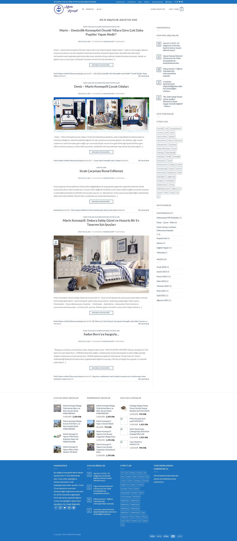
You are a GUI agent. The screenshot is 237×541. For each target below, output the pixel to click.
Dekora (97, 321)
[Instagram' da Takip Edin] (177, 2)
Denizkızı (137, 481)
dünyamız (178, 141)
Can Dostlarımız (163, 213)
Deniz (130, 481)
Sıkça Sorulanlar (157, 2)
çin (178, 193)
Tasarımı (142, 321)
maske (171, 169)
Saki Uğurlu (161, 177)
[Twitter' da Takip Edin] (179, 2)
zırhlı (166, 193)
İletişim (146, 2)
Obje (143, 513)
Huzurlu (110, 321)
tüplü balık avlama (163, 189)
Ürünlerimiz (132, 2)
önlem (105, 210)
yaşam (159, 193)
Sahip (136, 321)
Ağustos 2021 (162, 300)
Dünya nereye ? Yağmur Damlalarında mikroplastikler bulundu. (173, 72)
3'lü (126, 473)
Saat (122, 521)
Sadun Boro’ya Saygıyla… (101, 334)
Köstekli (134, 493)
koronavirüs (161, 161)
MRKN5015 (125, 509)
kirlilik (169, 157)
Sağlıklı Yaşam (163, 248)
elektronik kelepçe (163, 149)
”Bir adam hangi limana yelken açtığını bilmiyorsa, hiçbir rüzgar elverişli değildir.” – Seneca (173, 101)
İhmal (91, 210)
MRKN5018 (135, 513)
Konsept (124, 489)
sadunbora (57, 379)
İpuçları (119, 321)
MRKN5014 (135, 505)
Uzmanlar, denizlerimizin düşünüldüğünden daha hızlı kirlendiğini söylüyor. (172, 86)
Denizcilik (105, 74)
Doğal (123, 485)
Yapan (145, 74)
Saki (179, 173)
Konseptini (116, 74)
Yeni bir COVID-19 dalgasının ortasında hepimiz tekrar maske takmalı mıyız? (172, 46)
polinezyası (172, 173)
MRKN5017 (125, 513)
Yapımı (145, 521)
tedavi (115, 210)
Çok (95, 74)
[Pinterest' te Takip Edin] (74, 508)
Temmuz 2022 (163, 286)
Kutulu (136, 489)
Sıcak (110, 210)
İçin (115, 321)
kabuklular (161, 157)
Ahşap (132, 473)
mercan (178, 169)
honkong (160, 153)
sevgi (64, 379)
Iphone (159, 243)
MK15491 (136, 497)
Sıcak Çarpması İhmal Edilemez (101, 171)
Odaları (118, 160)
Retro (138, 517)
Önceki (133, 74)
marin (123, 74)
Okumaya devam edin (101, 65)
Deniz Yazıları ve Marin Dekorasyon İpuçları (101, 27)
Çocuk (96, 160)
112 (72, 210)
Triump (171, 185)
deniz (101, 160)
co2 (166, 129)
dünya (170, 141)
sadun (143, 376)
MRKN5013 (125, 505)
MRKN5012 (135, 501)
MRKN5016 (135, 509)
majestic (172, 165)
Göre (111, 74)
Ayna (123, 477)
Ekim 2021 (161, 291)
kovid (170, 161)
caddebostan (104, 376)
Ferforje (140, 485)
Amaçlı (139, 473)
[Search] (83, 9)
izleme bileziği (170, 153)
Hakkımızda (120, 2)
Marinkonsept (109, 41)
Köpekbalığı (125, 493)
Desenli (145, 481)
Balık (135, 477)
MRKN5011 (125, 501)
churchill (160, 129)
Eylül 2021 (161, 295)
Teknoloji (161, 252)
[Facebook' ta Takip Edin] (175, 2)
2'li (122, 473)
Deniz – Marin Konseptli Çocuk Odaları (101, 86)
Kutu (130, 489)
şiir (158, 197)
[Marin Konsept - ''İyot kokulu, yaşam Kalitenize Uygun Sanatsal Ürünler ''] (66, 9)
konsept (123, 376)
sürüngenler (170, 181)
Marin (141, 493)
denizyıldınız (161, 141)
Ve (139, 521)
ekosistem (172, 145)
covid (166, 132)
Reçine (145, 517)
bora (97, 376)
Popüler (139, 74)
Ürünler (89, 9)
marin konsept (126, 497)
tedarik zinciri (162, 185)
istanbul (117, 376)
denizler (172, 137)
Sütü (127, 521)
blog (94, 376)
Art (145, 473)
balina (129, 477)
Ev (102, 321)
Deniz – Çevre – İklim (165, 222)
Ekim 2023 (161, 281)
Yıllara (56, 76)
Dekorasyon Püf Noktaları (168, 217)
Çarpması (77, 210)
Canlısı (123, 481)
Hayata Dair (101, 167)
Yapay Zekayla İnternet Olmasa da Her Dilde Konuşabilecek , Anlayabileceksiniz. (172, 59)
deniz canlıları (162, 137)
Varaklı (133, 521)
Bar (147, 477)
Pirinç (132, 517)
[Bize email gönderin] (182, 2)
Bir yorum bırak (143, 76)
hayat (174, 149)
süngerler (160, 181)
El (128, 485)
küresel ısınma (162, 165)
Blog (139, 2)
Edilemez (85, 210)
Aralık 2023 (162, 271)
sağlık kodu (171, 177)
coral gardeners (175, 129)
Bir (93, 321)
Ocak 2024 (161, 267)
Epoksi (133, 485)
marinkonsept (98, 210)
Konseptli (106, 160)
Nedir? (128, 74)
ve (146, 321)
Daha (99, 74)
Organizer (124, 517)
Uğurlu (174, 189)
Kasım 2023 (162, 276)
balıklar (141, 477)
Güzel (105, 321)
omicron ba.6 (161, 173)
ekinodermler (162, 145)
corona (159, 132)
